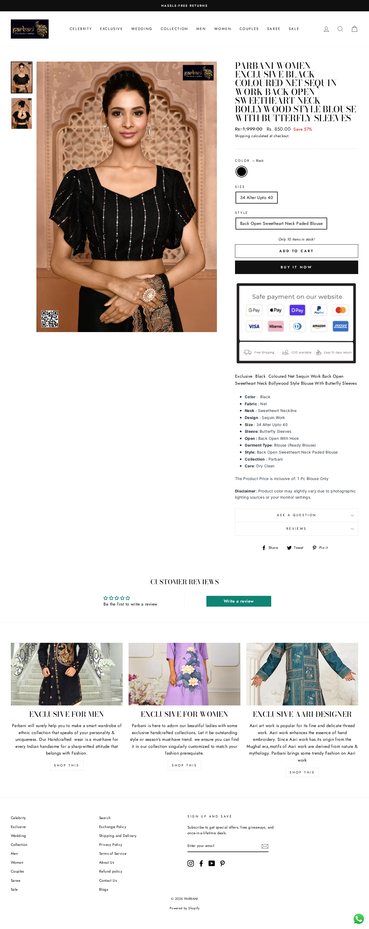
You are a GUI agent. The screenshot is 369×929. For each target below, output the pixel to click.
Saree (274, 28)
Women (223, 28)
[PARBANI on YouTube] (212, 863)
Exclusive (111, 28)
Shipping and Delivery (117, 835)
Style (242, 212)
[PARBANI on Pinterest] (222, 863)
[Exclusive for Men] (67, 674)
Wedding (142, 28)
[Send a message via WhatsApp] (358, 918)
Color (249, 160)
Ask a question (296, 515)
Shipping (242, 135)
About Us (106, 862)
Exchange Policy (112, 826)
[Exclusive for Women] (184, 674)
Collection (174, 28)
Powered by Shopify (184, 908)
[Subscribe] (265, 846)
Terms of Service (112, 853)
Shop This (66, 765)
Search (104, 817)
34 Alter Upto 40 (256, 197)
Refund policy (110, 871)
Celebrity (81, 28)
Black (241, 171)
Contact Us (108, 880)
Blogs (103, 889)
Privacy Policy (110, 844)
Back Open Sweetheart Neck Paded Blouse (281, 223)
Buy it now (297, 267)
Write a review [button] (239, 601)
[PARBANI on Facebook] (201, 863)
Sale (294, 28)
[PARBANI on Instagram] (190, 863)
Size (240, 186)
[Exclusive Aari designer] (302, 674)
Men (201, 28)
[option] (126, 197)
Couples (249, 28)
